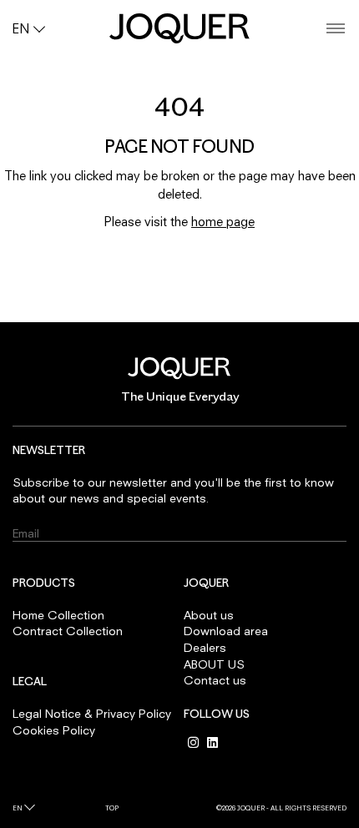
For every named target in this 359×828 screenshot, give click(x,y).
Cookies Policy (54, 730)
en (18, 808)
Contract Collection (68, 631)
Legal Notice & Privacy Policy (92, 713)
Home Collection (58, 615)
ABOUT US (214, 664)
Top (112, 808)
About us (209, 615)
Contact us (215, 680)
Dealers (205, 647)
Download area (226, 631)
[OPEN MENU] (335, 29)
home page (223, 221)
